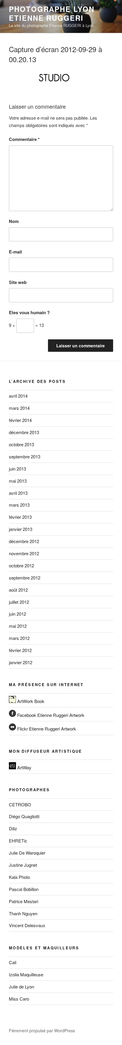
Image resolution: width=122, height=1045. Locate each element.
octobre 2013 (21, 444)
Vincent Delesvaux (27, 925)
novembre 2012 (24, 553)
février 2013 (20, 517)
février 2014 (20, 420)
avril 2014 (18, 396)
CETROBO (20, 804)
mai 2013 (18, 481)
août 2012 (18, 590)
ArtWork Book (30, 701)
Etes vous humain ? (29, 312)
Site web (18, 282)
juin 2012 (17, 614)
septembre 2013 (24, 456)
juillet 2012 (19, 602)
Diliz (13, 828)
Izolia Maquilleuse (26, 974)
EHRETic (18, 840)
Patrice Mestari (23, 901)
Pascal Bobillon (23, 889)
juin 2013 (17, 468)
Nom (14, 221)
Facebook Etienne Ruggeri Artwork (50, 715)
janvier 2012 (20, 662)
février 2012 (20, 650)
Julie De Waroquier (27, 853)
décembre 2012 (24, 541)
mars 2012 (19, 638)
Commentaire (24, 139)
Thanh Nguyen (23, 913)
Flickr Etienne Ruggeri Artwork (46, 728)
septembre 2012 (24, 577)
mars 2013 (19, 505)
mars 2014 (19, 408)
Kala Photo (19, 877)
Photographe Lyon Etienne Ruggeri (51, 13)
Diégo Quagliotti (24, 816)
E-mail (15, 251)
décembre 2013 (24, 432)
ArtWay (23, 767)
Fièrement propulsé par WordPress (42, 1030)
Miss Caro (19, 999)
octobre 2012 (21, 565)
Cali (12, 962)
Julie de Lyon (21, 986)
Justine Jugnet (23, 865)
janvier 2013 (20, 529)
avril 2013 (18, 493)
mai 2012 (18, 626)
